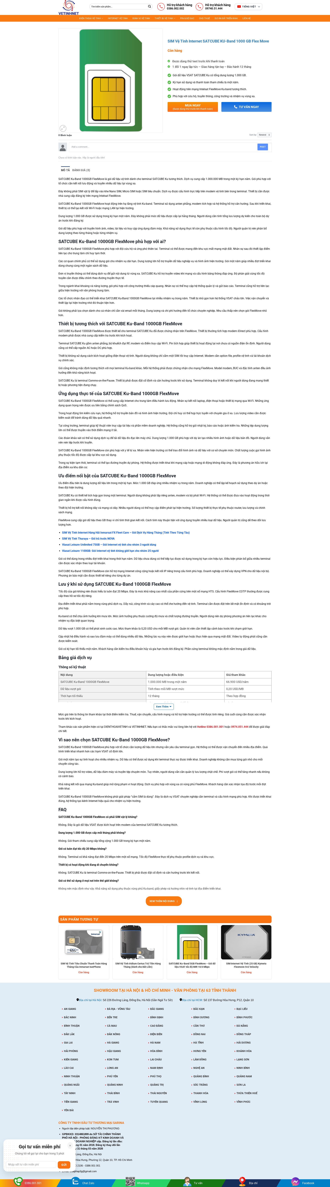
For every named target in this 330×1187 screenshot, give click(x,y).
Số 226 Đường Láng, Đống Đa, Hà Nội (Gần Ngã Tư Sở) (126, 1000)
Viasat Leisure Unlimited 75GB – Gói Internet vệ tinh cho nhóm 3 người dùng (109, 544)
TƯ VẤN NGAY (249, 107)
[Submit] (149, 7)
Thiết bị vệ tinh (164, 18)
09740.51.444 (213, 8)
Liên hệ (247, 18)
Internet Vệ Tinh (118, 18)
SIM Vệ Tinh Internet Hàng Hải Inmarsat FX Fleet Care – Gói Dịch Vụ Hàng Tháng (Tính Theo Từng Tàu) (126, 532)
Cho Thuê (204, 18)
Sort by (252, 135)
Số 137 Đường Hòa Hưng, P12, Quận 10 (218, 1000)
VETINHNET (139, 726)
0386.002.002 (175, 8)
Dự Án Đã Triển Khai (226, 18)
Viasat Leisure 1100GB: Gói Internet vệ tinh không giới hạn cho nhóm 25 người (110, 550)
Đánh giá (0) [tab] (81, 170)
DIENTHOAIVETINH (116, 726)
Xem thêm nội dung (164, 901)
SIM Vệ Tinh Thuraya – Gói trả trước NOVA (88, 538)
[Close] (70, 1145)
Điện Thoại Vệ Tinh (90, 18)
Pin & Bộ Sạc (187, 18)
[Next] (271, 953)
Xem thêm (162, 706)
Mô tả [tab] (65, 170)
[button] (63, 128)
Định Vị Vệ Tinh (141, 18)
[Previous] (58, 953)
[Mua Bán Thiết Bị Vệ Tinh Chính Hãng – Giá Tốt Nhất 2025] (71, 7)
